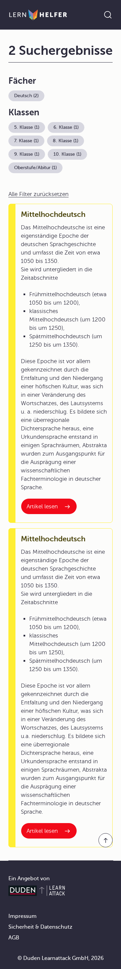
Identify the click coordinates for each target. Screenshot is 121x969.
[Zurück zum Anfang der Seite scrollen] (105, 840)
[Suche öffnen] (108, 15)
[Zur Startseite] (38, 15)
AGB (13, 937)
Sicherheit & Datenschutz (40, 927)
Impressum (22, 916)
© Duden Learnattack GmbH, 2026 (60, 958)
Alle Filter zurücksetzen (38, 194)
